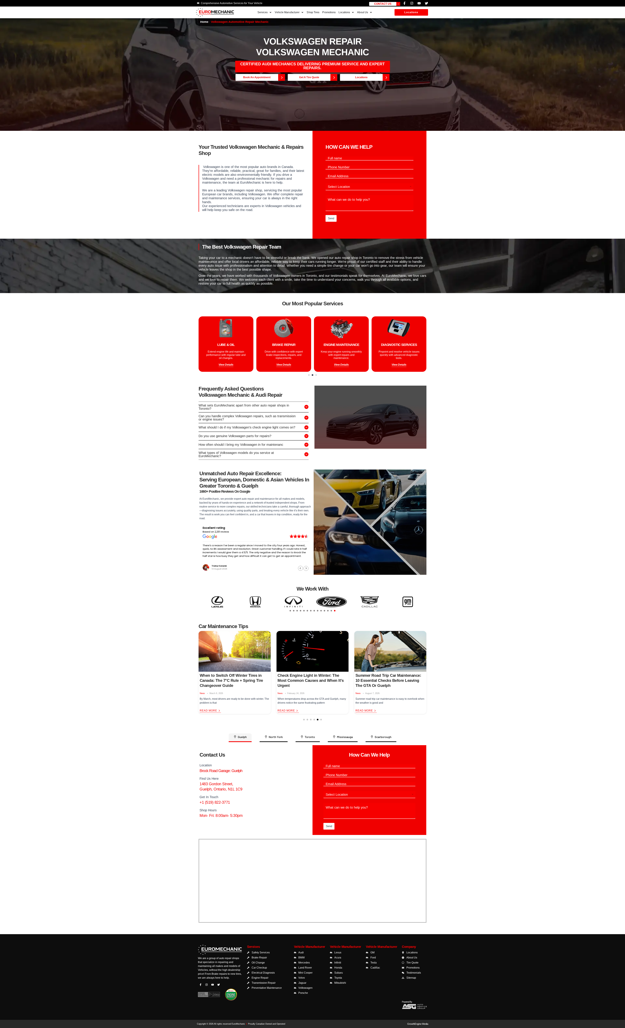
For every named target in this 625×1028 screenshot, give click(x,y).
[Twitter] (426, 3)
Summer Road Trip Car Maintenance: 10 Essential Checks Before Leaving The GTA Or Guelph (310, 680)
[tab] (290, 610)
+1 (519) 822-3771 (215, 802)
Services (262, 12)
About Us (362, 12)
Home (204, 21)
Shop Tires (313, 12)
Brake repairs (219, 973)
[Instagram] (412, 3)
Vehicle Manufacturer (287, 12)
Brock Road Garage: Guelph (221, 770)
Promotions (329, 12)
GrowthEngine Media (417, 1023)
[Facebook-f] (404, 3)
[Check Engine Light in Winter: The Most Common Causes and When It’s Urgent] (235, 651)
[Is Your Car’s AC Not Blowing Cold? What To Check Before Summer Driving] (390, 651)
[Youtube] (419, 3)
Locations (344, 12)
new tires (235, 973)
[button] (411, 12)
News (202, 693)
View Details (226, 364)
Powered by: (407, 1001)
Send (331, 218)
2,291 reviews (222, 531)
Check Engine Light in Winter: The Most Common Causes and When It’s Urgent (233, 680)
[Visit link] (220, 950)
